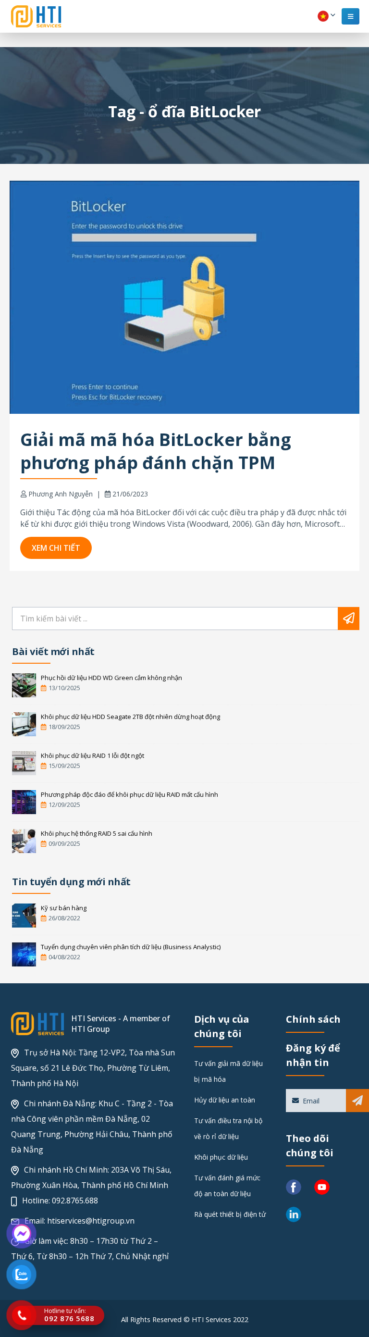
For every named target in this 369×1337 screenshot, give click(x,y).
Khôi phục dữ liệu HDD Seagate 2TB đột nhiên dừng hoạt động (130, 716)
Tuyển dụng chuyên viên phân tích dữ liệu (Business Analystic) (131, 946)
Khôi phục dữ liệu (221, 1157)
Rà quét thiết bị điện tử (230, 1214)
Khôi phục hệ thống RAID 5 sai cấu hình (96, 833)
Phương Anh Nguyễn (60, 493)
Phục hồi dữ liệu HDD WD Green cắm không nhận (111, 677)
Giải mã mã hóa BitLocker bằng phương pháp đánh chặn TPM (155, 451)
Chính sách (313, 1019)
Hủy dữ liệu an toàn (224, 1099)
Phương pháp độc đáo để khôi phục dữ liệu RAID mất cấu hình (129, 794)
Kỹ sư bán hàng (63, 908)
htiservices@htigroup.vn (91, 1220)
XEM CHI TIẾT (56, 548)
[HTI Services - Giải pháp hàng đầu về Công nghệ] (36, 16)
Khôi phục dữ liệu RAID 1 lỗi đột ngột (92, 755)
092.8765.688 (75, 1200)
